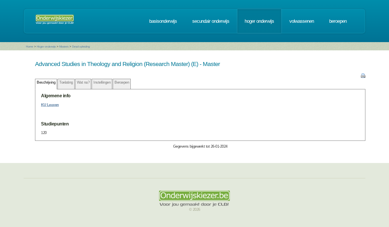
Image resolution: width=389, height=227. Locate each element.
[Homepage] (54, 21)
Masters (64, 46)
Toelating (66, 82)
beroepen (338, 21)
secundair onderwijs (210, 21)
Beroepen (121, 82)
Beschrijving (46, 82)
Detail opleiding (81, 46)
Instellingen (101, 82)
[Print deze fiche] (363, 77)
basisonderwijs (163, 21)
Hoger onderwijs (46, 46)
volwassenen (301, 21)
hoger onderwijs (259, 21)
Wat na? (83, 82)
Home (29, 46)
